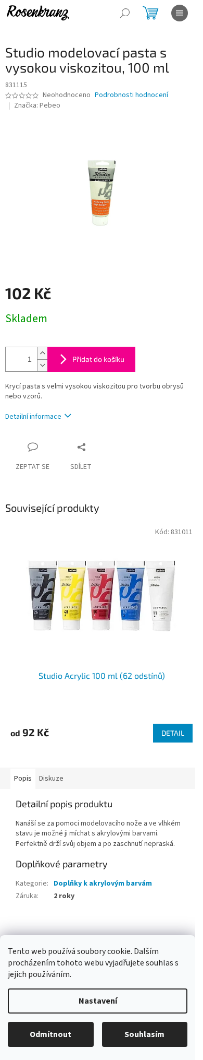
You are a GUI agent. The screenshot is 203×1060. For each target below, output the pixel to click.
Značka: (37, 105)
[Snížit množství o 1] (42, 365)
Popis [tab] (23, 778)
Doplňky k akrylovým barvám (103, 883)
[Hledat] (125, 13)
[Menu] (179, 13)
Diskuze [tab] (51, 778)
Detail (172, 732)
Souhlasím (144, 1034)
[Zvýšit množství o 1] (42, 353)
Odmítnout (50, 1034)
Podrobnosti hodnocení (131, 95)
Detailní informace (33, 416)
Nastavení (98, 1001)
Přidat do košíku (98, 359)
